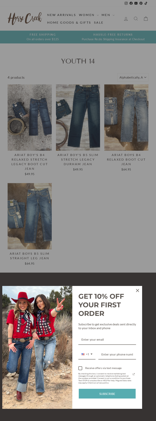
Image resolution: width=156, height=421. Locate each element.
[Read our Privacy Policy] (133, 374)
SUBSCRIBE (107, 393)
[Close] (137, 290)
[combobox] (87, 354)
